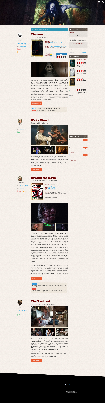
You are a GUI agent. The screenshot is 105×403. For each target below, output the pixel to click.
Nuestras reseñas (88, 2)
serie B (25, 128)
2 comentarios (22, 188)
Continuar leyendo (36, 103)
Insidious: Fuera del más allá (81, 60)
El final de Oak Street (81, 69)
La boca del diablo (81, 88)
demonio (20, 43)
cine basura (24, 42)
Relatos (75, 389)
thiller (20, 309)
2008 (58, 186)
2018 (61, 42)
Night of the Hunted (74, 38)
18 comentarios (22, 46)
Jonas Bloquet (65, 46)
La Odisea (71, 152)
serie (19, 187)
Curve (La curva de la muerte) (76, 43)
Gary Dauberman (50, 45)
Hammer (20, 44)
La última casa (80, 78)
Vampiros (25, 191)
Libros (78, 389)
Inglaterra (52, 186)
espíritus (24, 43)
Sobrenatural (21, 52)
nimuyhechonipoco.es (73, 392)
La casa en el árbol (74, 32)
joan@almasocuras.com (71, 391)
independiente (25, 310)
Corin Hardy (50, 43)
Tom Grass (49, 188)
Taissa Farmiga (53, 46)
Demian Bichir (59, 46)
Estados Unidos (53, 42)
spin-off (24, 44)
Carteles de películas (69, 389)
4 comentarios (22, 129)
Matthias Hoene (51, 187)
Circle (71, 49)
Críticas (19, 49)
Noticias (20, 132)
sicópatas (20, 310)
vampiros (21, 185)
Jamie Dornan (60, 189)
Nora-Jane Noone (53, 189)
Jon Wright (54, 188)
